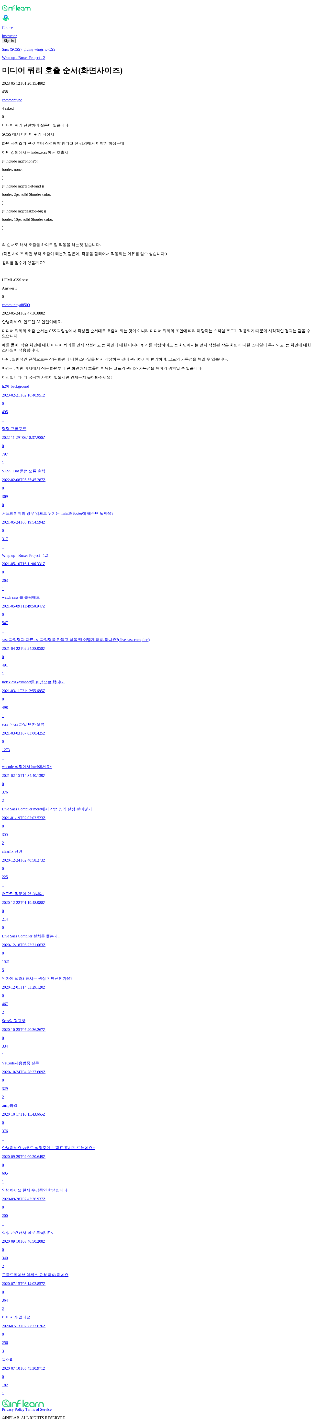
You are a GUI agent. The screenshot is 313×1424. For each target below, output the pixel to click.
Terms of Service (38, 1409)
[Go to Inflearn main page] (156, 8)
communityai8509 (16, 305)
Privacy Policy (13, 1409)
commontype (12, 100)
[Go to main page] (156, 1403)
